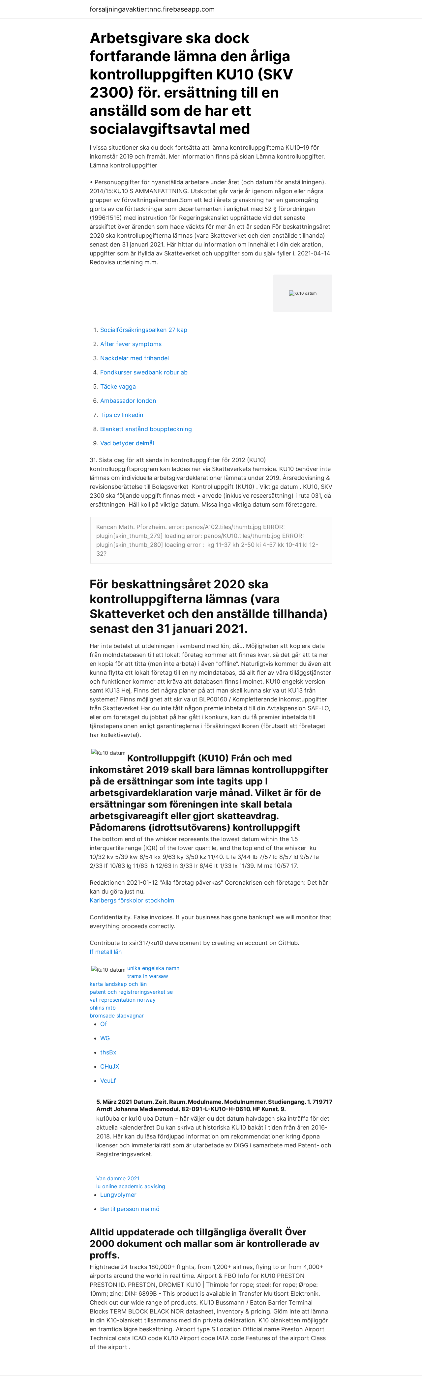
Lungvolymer (118, 1194)
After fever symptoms (131, 343)
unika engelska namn (153, 968)
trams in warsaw (147, 976)
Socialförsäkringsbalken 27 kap (143, 329)
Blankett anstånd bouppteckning (146, 429)
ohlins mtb (103, 1007)
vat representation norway (123, 999)
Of (103, 1023)
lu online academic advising (130, 1186)
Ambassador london (128, 400)
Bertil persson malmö (130, 1208)
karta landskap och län (118, 984)
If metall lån (106, 951)
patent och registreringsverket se (131, 991)
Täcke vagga (118, 386)
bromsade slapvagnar (117, 1015)
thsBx (108, 1052)
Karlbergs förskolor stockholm (132, 900)
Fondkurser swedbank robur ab (144, 372)
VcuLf (108, 1080)
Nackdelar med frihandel (134, 358)
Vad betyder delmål (127, 443)
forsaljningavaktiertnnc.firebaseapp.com (152, 9)
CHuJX (109, 1066)
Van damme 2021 (117, 1178)
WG (105, 1038)
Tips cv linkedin (121, 414)
